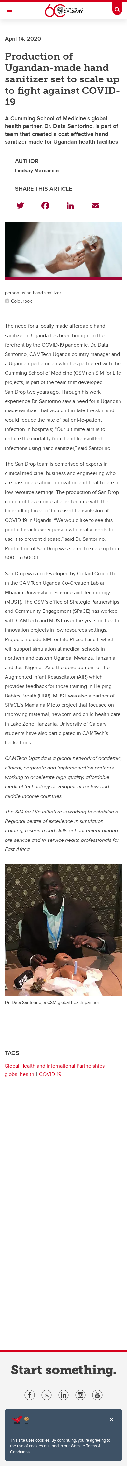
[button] (24, 204)
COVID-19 (50, 1074)
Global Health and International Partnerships (55, 1066)
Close (111, 1424)
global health (19, 1074)
